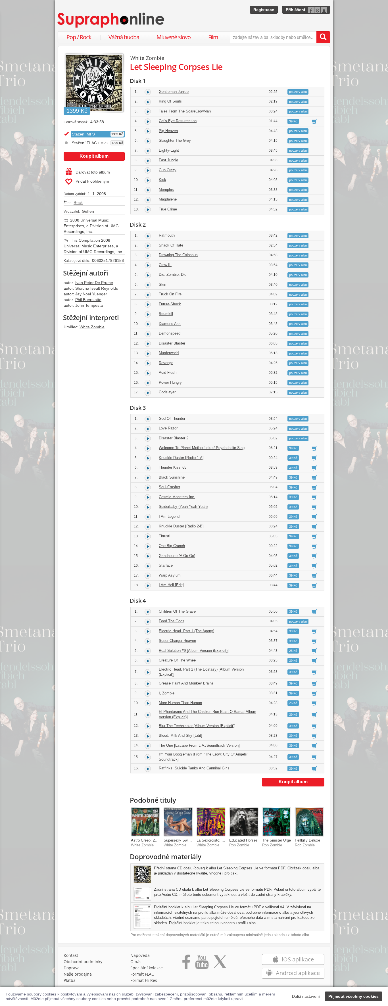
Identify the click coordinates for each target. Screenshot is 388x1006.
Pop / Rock (78, 37)
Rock (78, 202)
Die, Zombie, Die (172, 274)
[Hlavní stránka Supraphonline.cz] (111, 20)
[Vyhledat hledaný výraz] (323, 37)
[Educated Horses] (244, 822)
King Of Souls (170, 101)
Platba (70, 980)
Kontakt (71, 955)
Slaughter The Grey (175, 140)
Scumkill (166, 314)
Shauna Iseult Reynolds (96, 288)
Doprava (72, 967)
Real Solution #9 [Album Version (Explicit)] (194, 650)
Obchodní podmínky (83, 961)
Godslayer (167, 392)
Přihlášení (295, 9)
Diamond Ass (170, 324)
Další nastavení (306, 996)
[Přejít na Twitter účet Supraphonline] (220, 963)
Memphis (166, 189)
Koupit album (94, 156)
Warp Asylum (170, 575)
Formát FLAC (142, 974)
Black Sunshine (172, 477)
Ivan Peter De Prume (94, 282)
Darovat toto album (93, 172)
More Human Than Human (180, 703)
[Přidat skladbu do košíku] (314, 121)
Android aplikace (297, 973)
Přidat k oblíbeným (92, 181)
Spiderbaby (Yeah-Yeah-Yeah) (183, 506)
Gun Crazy (167, 170)
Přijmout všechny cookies (353, 996)
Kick (162, 180)
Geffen (88, 211)
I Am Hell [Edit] (171, 585)
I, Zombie (166, 693)
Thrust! (164, 536)
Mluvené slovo (174, 37)
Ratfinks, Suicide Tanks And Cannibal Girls (194, 768)
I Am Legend (169, 516)
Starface (166, 565)
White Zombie (92, 327)
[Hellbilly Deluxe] (309, 822)
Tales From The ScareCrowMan (185, 111)
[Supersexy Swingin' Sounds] (178, 822)
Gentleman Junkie (174, 91)
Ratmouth (167, 235)
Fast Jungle (168, 160)
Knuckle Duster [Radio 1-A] (181, 458)
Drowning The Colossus (178, 255)
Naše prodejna (78, 974)
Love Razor (168, 428)
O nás (135, 961)
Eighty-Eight (169, 150)
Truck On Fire (170, 294)
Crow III (165, 265)
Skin (162, 284)
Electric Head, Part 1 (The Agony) (186, 631)
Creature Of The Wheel (178, 660)
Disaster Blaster (172, 343)
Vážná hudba (124, 37)
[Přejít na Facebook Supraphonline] (186, 963)
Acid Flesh (167, 372)
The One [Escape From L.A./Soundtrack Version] (199, 745)
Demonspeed (169, 333)
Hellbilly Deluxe (307, 840)
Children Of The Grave (177, 611)
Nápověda (140, 955)
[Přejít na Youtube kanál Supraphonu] (202, 963)
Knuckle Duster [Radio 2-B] (181, 526)
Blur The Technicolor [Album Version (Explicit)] (197, 726)
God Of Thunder (172, 418)
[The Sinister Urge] (277, 822)
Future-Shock (170, 304)
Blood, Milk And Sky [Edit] (180, 735)
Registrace (263, 9)
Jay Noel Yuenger (91, 294)
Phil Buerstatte (88, 299)
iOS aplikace (297, 959)
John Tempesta (89, 305)
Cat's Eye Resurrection (178, 121)
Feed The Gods (171, 621)
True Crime (168, 209)
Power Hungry (170, 382)
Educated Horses (243, 840)
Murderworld (169, 353)
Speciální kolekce (146, 967)
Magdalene (168, 199)
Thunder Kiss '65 (172, 467)
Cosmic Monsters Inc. (177, 497)
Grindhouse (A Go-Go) (177, 556)
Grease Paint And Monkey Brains (186, 683)
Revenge (166, 363)
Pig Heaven (168, 131)
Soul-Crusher (169, 487)
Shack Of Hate (171, 245)
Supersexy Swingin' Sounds (186, 840)
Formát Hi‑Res (143, 980)
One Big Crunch (172, 546)
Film (213, 37)
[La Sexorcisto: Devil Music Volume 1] (211, 822)
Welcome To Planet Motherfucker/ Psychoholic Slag (202, 448)
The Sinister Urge (276, 840)
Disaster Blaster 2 (173, 438)
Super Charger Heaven (177, 640)
